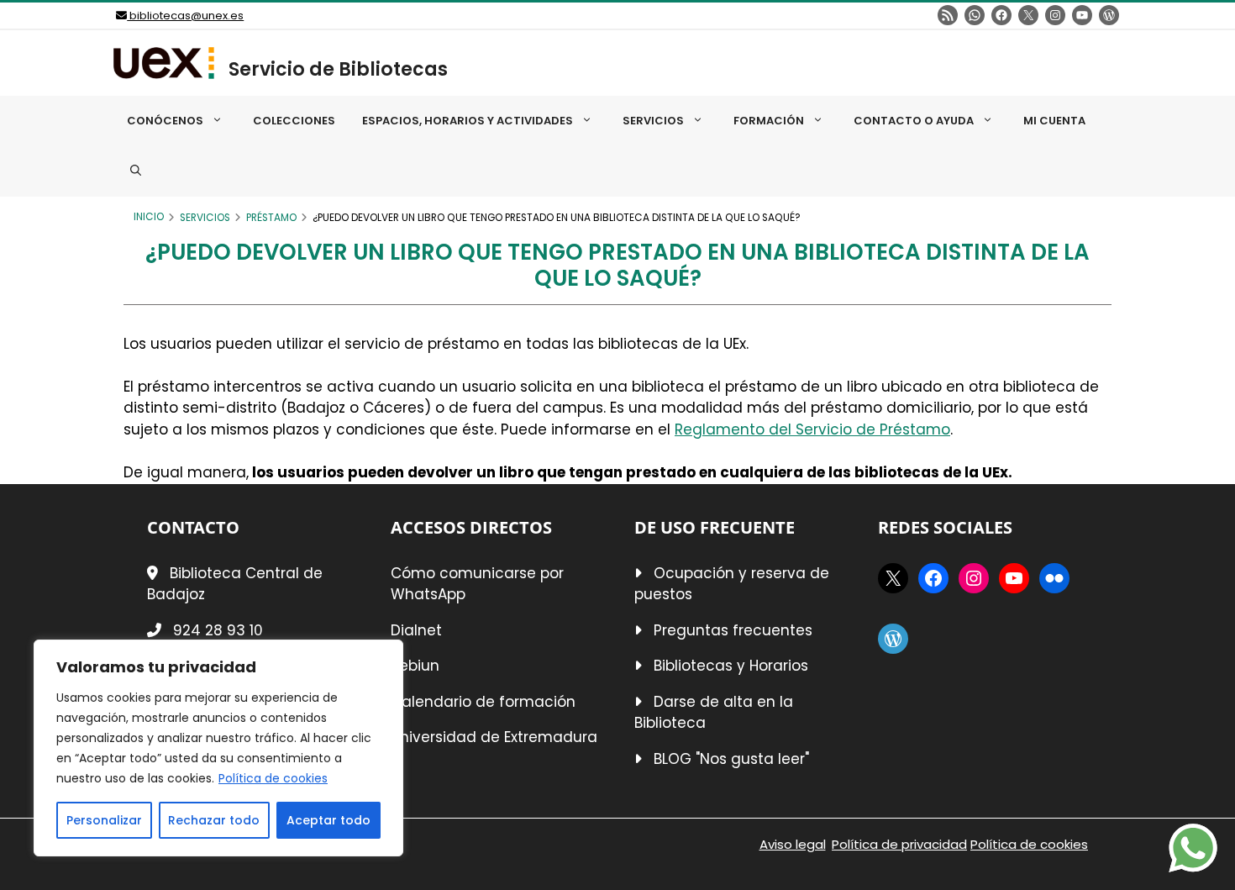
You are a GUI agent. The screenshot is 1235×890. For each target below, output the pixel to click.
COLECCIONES (294, 121)
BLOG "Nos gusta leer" (731, 759)
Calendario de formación (483, 702)
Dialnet (416, 630)
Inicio (149, 217)
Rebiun (415, 666)
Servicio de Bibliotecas (338, 69)
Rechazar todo (214, 820)
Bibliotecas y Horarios (731, 666)
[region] (218, 748)
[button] (135, 171)
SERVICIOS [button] (653, 121)
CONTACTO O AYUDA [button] (914, 121)
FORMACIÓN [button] (768, 121)
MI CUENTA (1054, 121)
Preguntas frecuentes (733, 630)
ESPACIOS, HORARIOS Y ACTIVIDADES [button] (467, 121)
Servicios (205, 217)
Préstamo (271, 217)
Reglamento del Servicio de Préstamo (812, 429)
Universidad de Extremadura (494, 737)
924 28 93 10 (218, 630)
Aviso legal (792, 844)
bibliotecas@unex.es (185, 16)
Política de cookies (273, 778)
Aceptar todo (328, 820)
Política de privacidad (899, 844)
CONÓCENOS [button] (165, 121)
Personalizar (104, 820)
